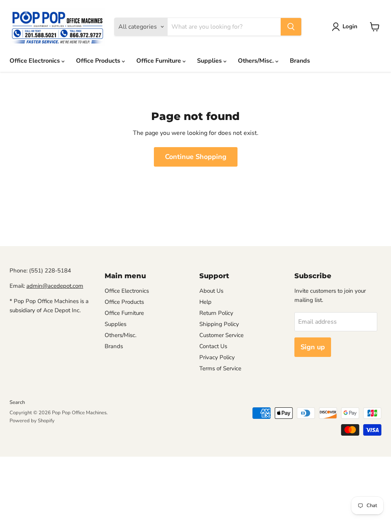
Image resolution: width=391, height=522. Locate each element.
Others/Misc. (256, 61)
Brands (300, 61)
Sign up (313, 347)
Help (205, 302)
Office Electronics (35, 61)
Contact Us (213, 346)
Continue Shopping (195, 156)
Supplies (210, 61)
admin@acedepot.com (54, 286)
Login (350, 26)
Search (17, 402)
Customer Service (221, 335)
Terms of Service (220, 368)
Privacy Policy (217, 357)
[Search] (291, 27)
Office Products (99, 61)
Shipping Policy (219, 324)
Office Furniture (159, 61)
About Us (211, 291)
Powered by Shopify (32, 420)
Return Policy (216, 313)
